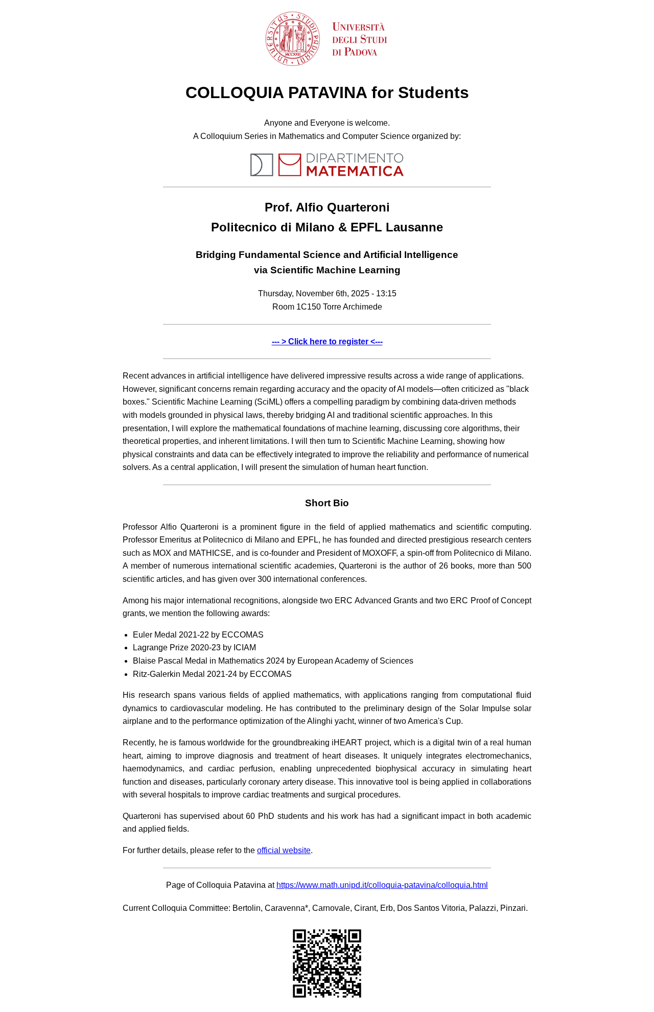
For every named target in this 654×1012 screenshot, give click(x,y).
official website (284, 850)
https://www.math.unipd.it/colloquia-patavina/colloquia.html (382, 885)
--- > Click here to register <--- (327, 341)
